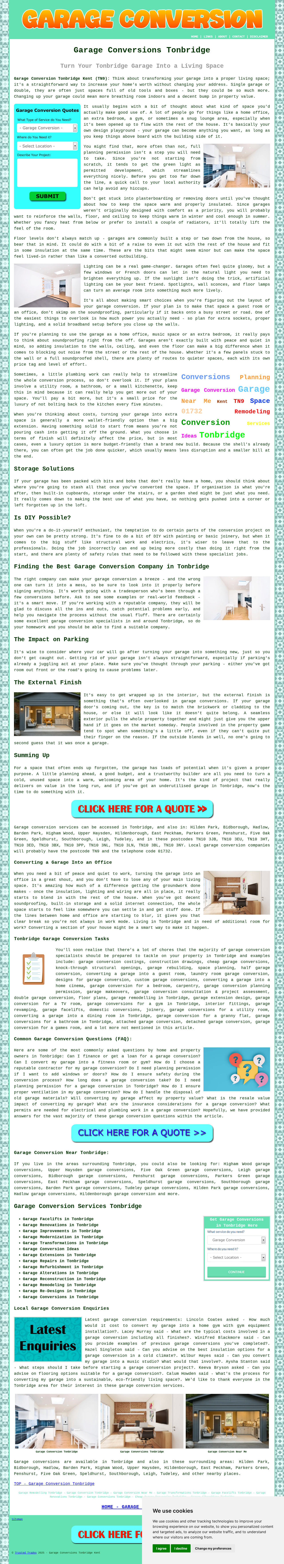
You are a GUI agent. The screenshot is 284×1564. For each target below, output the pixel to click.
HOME (194, 36)
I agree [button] (161, 1548)
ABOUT (222, 36)
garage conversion (135, 1194)
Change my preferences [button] (213, 1548)
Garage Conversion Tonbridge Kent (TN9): (62, 78)
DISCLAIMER (259, 36)
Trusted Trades (26, 1552)
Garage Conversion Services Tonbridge (78, 1206)
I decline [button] (180, 1548)
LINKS (208, 36)
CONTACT (238, 36)
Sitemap (17, 1519)
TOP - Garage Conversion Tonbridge (54, 1484)
